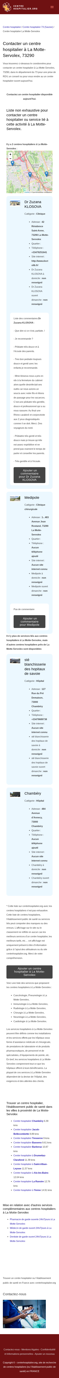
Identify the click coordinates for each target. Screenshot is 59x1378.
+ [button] (10, 154)
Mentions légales (30, 1349)
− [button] (10, 158)
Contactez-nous (12, 1349)
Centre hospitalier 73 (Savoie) (38, 27)
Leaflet (26, 192)
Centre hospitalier (12, 27)
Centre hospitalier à (30, 1172)
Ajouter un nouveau (45, 1354)
